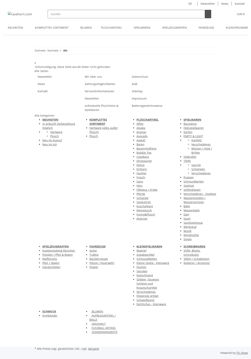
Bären (140, 144)
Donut (140, 165)
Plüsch (54, 136)
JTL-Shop (242, 353)
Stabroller (190, 157)
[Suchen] (208, 14)
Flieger (93, 267)
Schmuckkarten (194, 181)
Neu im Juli (49, 144)
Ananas (141, 132)
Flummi (141, 267)
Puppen (189, 177)
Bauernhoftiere (146, 148)
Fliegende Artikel (147, 296)
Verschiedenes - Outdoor (200, 194)
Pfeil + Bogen (50, 263)
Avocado (141, 136)
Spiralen (141, 271)
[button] (224, 14)
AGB (134, 84)
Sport (187, 218)
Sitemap (137, 91)
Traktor (94, 255)
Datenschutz (140, 77)
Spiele (188, 239)
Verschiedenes (201, 144)
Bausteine (190, 124)
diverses (141, 218)
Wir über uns (93, 77)
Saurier (196, 165)
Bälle (187, 206)
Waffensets (49, 259)
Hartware (56, 132)
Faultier (141, 173)
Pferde (140, 194)
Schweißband (145, 300)
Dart (186, 214)
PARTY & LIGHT (193, 136)
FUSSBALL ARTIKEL (103, 328)
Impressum (139, 98)
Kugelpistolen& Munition (58, 250)
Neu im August (52, 140)
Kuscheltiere (144, 206)
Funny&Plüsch (145, 214)
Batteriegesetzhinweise (147, 106)
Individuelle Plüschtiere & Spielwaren (101, 108)
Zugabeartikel (145, 255)
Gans (139, 181)
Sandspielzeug (193, 223)
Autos (93, 250)
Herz (139, 185)
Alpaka (140, 128)
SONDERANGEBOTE (104, 332)
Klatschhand (144, 275)
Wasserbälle (192, 210)
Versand (93, 349)
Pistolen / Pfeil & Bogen (57, 255)
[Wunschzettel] (230, 14)
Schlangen (198, 169)
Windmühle (191, 235)
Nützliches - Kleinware (151, 304)
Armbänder (49, 315)
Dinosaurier (144, 161)
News (224, 3)
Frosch (140, 177)
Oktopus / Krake (146, 190)
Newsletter (208, 3)
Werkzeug (190, 227)
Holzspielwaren (194, 128)
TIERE (187, 161)
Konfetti (196, 140)
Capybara (142, 157)
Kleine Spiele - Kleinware (152, 263)
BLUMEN (97, 311)
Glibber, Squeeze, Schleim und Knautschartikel (147, 284)
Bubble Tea (143, 152)
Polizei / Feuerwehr (102, 263)
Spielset (189, 185)
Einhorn (141, 169)
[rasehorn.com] (20, 14)
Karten (188, 132)
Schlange (142, 198)
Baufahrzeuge (98, 259)
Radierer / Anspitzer (197, 263)
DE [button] (190, 3)
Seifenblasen (192, 190)
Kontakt (240, 3)
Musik (187, 231)
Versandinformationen (99, 91)
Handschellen (51, 267)
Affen (140, 124)
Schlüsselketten (146, 259)
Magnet (141, 250)
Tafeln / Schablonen (196, 259)
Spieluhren (143, 202)
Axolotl (140, 140)
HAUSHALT (98, 324)
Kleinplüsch (144, 210)
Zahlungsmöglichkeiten (100, 84)
